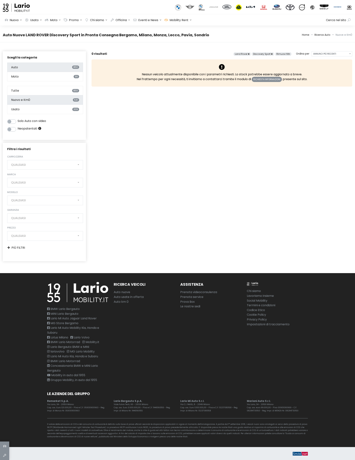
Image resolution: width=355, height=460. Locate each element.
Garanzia (13, 209)
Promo (74, 20)
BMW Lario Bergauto (65, 309)
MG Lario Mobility (82, 351)
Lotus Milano (59, 337)
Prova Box (187, 302)
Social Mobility (257, 300)
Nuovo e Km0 (44, 100)
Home (305, 35)
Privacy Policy (257, 319)
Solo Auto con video (32, 121)
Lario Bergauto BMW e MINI (69, 347)
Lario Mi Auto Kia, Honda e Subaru (74, 356)
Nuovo (14, 20)
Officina (121, 20)
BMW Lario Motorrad (65, 342)
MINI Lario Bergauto (64, 314)
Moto (54, 20)
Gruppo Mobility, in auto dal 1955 (73, 380)
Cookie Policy (256, 315)
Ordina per (302, 54)
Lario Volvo (81, 337)
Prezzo (11, 227)
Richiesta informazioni (266, 79)
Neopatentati (28, 128)
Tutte (44, 90)
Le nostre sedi (190, 306)
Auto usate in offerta (129, 297)
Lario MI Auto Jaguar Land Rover (73, 318)
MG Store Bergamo (64, 323)
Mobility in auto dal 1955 (67, 375)
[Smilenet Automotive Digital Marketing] (300, 453)
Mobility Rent (179, 20)
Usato (34, 20)
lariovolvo (57, 351)
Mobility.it (92, 342)
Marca (11, 174)
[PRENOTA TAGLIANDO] (4, 455)
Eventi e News (148, 20)
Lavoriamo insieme (260, 296)
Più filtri (18, 248)
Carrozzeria (15, 156)
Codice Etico (256, 310)
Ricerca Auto (322, 35)
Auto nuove (122, 292)
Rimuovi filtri (283, 54)
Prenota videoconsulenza (198, 292)
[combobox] (45, 165)
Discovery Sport (262, 54)
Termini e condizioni (261, 305)
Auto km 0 (121, 302)
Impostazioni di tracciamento (268, 324)
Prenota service (191, 297)
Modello (12, 192)
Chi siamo (97, 20)
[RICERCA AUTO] (4, 446)
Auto (44, 67)
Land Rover (241, 54)
